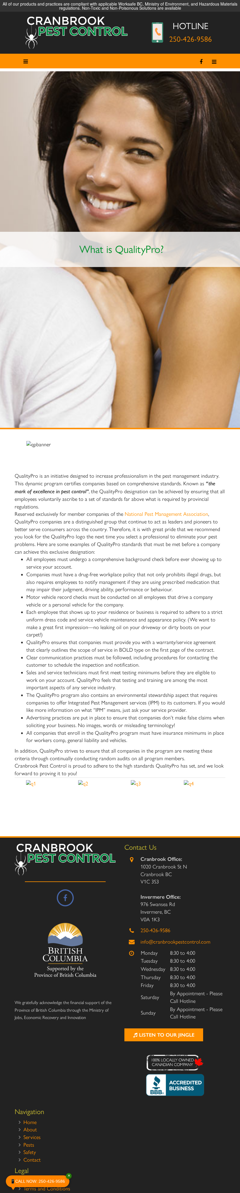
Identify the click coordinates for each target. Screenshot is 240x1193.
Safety (29, 1152)
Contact (32, 1160)
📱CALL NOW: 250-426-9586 (39, 1179)
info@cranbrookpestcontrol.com (175, 942)
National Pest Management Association (166, 514)
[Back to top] (231, 1170)
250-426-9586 (190, 39)
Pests (28, 1145)
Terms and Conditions (46, 1188)
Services (32, 1137)
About (30, 1129)
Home (30, 1122)
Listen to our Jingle (166, 1035)
